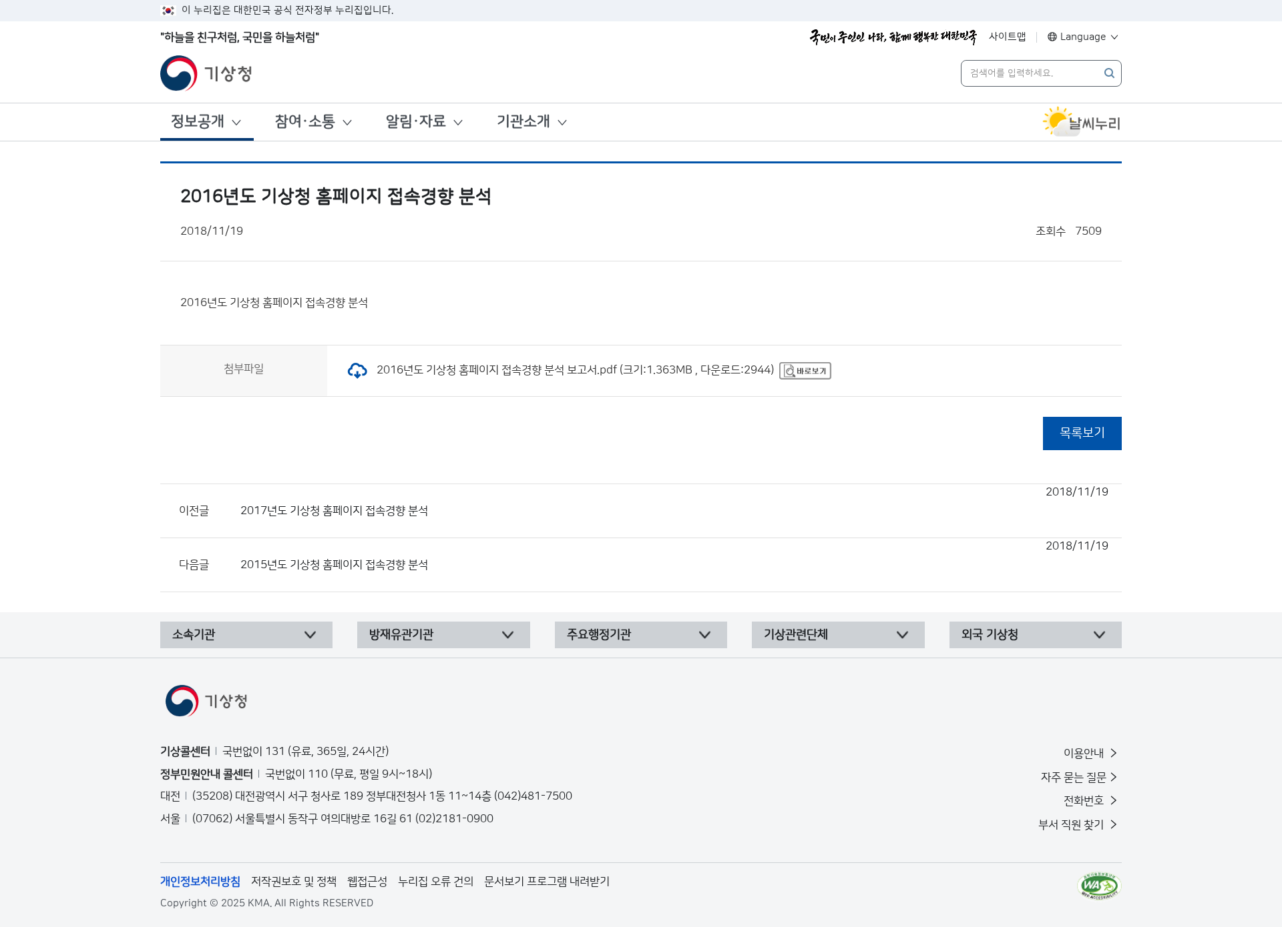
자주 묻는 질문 (1073, 778)
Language (1083, 37)
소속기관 (193, 635)
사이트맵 (1007, 37)
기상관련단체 (796, 635)
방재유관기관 (401, 635)
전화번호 (1085, 801)
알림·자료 (416, 121)
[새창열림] (1082, 122)
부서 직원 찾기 (1072, 825)
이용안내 (1085, 754)
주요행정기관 (599, 635)
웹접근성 (367, 882)
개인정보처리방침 (200, 882)
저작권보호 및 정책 (294, 882)
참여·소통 (305, 121)
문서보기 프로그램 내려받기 (547, 882)
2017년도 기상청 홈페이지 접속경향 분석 (674, 501)
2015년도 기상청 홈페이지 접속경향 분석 (674, 555)
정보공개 (197, 121)
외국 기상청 (990, 635)
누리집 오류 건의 (435, 882)
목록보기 (1082, 433)
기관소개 (523, 121)
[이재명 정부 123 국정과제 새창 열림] (893, 37)
